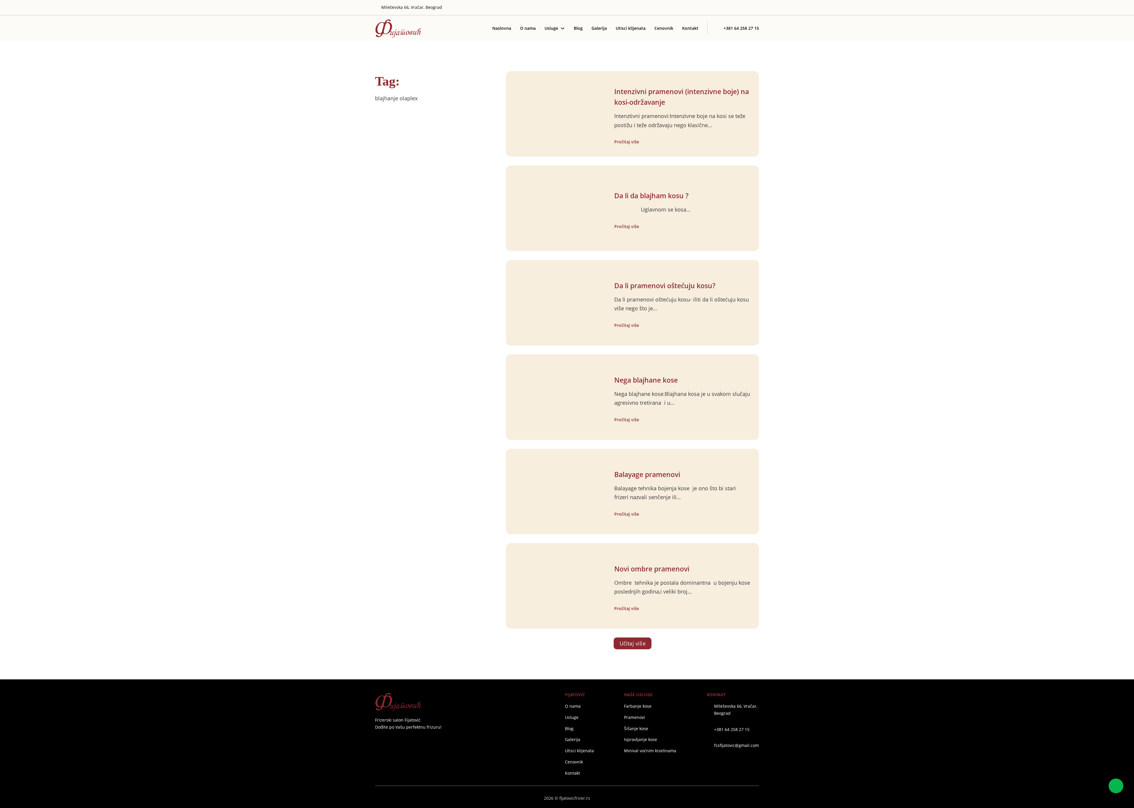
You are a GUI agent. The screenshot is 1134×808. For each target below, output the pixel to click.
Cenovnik (663, 28)
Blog (578, 28)
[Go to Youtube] (748, 8)
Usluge (551, 28)
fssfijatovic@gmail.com (736, 745)
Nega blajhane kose (646, 380)
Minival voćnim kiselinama (650, 750)
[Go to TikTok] (756, 8)
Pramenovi (634, 717)
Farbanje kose (637, 706)
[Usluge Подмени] (563, 28)
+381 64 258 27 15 (732, 729)
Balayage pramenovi (647, 474)
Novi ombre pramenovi (651, 568)
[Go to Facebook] (377, 741)
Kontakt (690, 28)
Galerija (599, 28)
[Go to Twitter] (730, 8)
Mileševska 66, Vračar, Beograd (735, 709)
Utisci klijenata (631, 28)
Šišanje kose (636, 728)
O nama (528, 28)
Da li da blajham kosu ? (651, 195)
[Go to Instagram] (739, 8)
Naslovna (501, 28)
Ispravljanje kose (640, 739)
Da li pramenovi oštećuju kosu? (664, 285)
